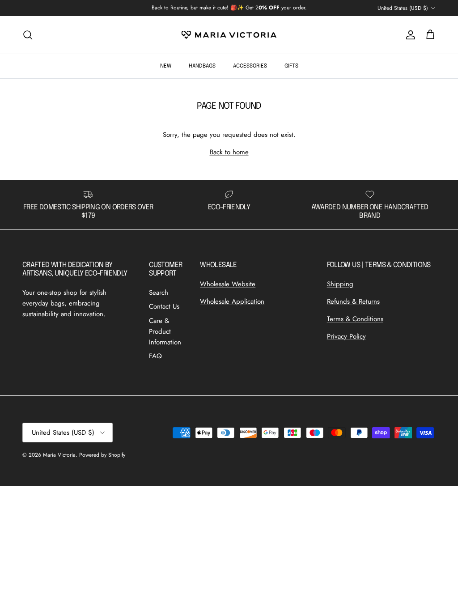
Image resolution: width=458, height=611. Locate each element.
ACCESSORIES (250, 66)
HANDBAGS (202, 66)
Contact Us (164, 306)
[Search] (27, 35)
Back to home (229, 152)
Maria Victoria (59, 455)
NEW (165, 66)
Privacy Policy (346, 336)
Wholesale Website (227, 284)
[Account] (409, 35)
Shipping (340, 284)
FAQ (155, 356)
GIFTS (291, 66)
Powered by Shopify (102, 455)
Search (158, 292)
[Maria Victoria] (229, 35)
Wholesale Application (232, 301)
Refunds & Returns (353, 301)
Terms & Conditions (355, 319)
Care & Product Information (165, 331)
